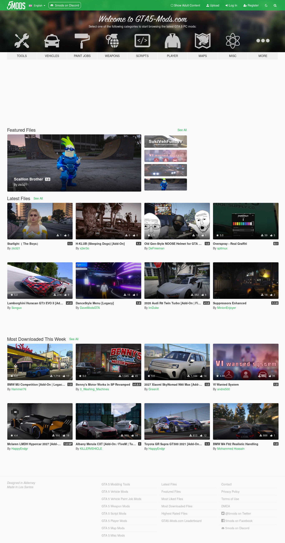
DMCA (225, 506)
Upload (214, 5)
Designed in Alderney (21, 483)
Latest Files (169, 484)
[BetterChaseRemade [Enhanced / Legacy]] (165, 170)
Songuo (16, 308)
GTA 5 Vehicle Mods (115, 491)
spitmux (222, 248)
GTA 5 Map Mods (113, 528)
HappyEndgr (19, 448)
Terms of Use (230, 499)
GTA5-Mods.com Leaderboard (181, 521)
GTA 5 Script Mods (114, 513)
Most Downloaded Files (176, 506)
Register (253, 5)
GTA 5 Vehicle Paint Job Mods (121, 499)
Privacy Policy (230, 491)
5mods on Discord (236, 528)
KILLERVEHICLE (91, 448)
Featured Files (171, 491)
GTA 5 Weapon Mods (116, 506)
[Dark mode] (266, 5)
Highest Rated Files (174, 513)
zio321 (15, 248)
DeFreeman (156, 248)
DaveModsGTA (90, 308)
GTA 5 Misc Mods (113, 535)
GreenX (154, 389)
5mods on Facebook (238, 521)
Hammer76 (18, 389)
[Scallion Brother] (165, 184)
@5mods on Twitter (237, 513)
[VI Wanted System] (165, 156)
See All (182, 130)
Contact (226, 484)
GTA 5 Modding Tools (116, 484)
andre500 (223, 389)
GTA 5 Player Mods (114, 521)
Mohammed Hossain (231, 448)
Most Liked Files (172, 499)
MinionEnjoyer (226, 308)
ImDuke (154, 308)
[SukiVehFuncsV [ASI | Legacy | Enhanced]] (165, 141)
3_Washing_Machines (94, 389)
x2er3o (84, 248)
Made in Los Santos (20, 487)
